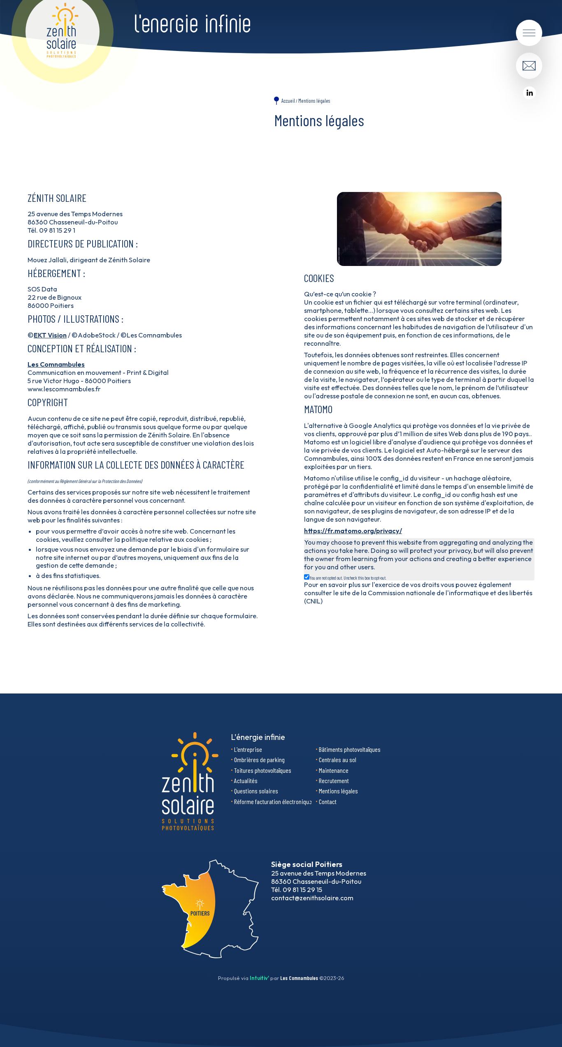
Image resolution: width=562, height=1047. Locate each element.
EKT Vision (50, 335)
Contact (328, 801)
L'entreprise (248, 749)
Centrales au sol (337, 759)
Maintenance (333, 770)
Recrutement (334, 780)
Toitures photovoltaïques (262, 770)
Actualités (246, 780)
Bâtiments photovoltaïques (350, 749)
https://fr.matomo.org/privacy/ (353, 531)
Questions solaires (256, 791)
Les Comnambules (56, 364)
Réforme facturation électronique (273, 801)
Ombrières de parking (259, 759)
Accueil (288, 100)
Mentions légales (314, 100)
